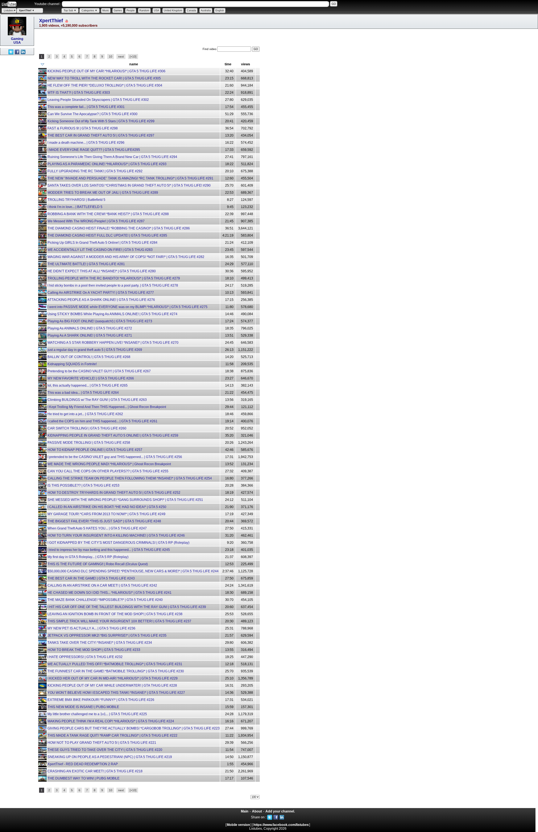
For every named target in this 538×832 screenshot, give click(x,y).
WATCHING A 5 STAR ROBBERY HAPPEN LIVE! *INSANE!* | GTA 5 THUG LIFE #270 (112, 342)
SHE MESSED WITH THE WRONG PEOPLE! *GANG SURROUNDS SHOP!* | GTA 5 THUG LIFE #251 (125, 500)
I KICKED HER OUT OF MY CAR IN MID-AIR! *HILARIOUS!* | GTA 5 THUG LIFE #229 (112, 678)
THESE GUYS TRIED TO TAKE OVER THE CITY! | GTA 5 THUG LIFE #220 (104, 750)
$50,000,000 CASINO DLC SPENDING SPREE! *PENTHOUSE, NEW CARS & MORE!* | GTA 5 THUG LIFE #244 (133, 571)
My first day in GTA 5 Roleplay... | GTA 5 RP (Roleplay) (87, 557)
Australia (206, 10)
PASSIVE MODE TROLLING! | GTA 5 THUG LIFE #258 (88, 442)
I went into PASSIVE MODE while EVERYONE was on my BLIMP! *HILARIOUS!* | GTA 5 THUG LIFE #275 (127, 307)
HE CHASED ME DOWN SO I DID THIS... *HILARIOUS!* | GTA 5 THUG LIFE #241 (109, 592)
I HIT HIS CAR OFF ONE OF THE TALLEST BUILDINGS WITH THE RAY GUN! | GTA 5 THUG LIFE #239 (126, 607)
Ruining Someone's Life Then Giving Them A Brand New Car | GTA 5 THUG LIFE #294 (112, 157)
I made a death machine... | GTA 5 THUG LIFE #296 (85, 142)
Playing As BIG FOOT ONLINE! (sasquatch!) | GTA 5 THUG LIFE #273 (99, 321)
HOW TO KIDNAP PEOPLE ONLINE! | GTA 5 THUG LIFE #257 (94, 450)
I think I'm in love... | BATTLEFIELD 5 (74, 207)
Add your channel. (280, 811)
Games (118, 10)
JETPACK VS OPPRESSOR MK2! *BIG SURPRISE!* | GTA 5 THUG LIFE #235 (106, 635)
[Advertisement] (17, 118)
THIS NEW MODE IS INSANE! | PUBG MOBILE (83, 707)
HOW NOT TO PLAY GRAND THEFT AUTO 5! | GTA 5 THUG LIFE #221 (101, 742)
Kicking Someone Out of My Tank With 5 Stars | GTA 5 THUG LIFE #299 (100, 121)
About (257, 811)
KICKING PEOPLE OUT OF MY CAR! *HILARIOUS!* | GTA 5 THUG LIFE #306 (106, 71)
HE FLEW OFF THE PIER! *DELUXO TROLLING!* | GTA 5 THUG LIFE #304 (104, 85)
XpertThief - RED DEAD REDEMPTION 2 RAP (82, 764)
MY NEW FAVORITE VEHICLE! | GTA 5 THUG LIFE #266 (90, 378)
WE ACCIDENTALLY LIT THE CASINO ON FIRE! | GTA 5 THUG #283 (100, 249)
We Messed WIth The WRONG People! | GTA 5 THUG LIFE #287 (96, 221)
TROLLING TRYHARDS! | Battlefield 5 (76, 199)
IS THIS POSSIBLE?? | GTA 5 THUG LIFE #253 (83, 485)
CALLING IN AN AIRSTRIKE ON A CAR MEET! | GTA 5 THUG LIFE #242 (102, 585)
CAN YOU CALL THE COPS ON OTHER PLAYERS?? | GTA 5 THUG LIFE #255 (107, 471)
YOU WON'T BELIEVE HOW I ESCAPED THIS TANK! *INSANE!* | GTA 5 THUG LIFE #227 (116, 692)
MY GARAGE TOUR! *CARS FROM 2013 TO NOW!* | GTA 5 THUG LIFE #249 (106, 514)
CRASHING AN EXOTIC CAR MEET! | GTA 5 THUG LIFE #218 (94, 771)
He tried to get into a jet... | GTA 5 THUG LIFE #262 (85, 414)
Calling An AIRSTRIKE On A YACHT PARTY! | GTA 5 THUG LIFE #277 (100, 292)
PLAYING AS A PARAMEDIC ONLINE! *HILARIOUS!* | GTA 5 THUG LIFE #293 (106, 164)
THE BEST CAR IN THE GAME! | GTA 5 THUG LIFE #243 (91, 578)
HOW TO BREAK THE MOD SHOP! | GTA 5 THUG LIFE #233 (93, 650)
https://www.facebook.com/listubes (281, 825)
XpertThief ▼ (26, 10)
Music (105, 10)
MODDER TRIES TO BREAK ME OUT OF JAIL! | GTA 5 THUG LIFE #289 (102, 192)
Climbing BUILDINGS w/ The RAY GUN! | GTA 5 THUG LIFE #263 (97, 400)
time (228, 64)
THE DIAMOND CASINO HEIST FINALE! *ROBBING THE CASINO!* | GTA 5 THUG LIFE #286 (118, 228)
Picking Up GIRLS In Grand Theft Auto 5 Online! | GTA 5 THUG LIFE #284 (102, 242)
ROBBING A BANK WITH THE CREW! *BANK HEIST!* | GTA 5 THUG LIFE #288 (108, 214)
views (245, 64)
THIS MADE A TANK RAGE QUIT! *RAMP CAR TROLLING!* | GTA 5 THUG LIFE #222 (112, 735)
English (219, 10)
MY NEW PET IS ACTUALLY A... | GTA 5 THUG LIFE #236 (91, 628)
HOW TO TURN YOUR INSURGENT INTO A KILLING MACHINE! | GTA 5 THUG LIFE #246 (116, 535)
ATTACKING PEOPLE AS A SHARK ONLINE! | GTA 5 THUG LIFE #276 (101, 299)
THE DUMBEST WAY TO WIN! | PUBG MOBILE (83, 778)
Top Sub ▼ (70, 10)
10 (110, 56)
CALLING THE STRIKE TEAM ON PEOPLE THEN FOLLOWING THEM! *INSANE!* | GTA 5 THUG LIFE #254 (129, 478)
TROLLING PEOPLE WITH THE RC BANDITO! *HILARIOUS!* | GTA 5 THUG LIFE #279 (113, 278)
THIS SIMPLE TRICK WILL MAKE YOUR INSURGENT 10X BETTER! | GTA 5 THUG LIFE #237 (119, 621)
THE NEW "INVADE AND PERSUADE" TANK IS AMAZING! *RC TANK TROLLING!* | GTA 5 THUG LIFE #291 (130, 178)
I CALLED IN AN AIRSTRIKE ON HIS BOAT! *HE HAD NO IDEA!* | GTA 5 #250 (106, 507)
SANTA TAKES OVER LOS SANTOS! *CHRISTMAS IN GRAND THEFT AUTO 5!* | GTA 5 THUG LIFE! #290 (129, 185)
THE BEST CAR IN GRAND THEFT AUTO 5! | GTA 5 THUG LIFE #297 (100, 135)
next (121, 56)
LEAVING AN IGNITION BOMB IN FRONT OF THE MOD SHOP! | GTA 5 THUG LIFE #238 (114, 614)
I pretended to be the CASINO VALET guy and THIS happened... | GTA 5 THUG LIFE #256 (114, 457)
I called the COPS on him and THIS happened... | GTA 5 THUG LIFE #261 (102, 421)
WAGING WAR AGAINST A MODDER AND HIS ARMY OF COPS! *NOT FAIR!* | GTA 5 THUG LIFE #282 (125, 257)
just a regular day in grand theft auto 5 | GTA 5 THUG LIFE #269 (94, 349)
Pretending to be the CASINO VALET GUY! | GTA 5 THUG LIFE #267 (99, 371)
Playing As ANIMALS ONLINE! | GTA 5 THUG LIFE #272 (89, 328)
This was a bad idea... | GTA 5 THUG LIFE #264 (83, 392)
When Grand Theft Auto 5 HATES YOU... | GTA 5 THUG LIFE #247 (97, 528)
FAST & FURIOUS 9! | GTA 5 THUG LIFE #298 (82, 128)
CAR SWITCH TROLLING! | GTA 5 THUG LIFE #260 (86, 428)
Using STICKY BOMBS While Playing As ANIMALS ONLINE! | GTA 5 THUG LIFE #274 (112, 314)
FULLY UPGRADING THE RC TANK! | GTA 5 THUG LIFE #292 (94, 171)
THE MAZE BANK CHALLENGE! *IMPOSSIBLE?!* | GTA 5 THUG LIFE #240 (105, 600)
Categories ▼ (89, 10)
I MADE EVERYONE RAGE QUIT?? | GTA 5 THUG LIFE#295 (93, 149)
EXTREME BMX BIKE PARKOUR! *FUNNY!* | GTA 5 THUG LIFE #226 (100, 700)
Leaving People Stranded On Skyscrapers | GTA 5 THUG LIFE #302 (98, 99)
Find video (210, 49)
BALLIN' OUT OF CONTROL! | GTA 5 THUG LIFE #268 (88, 357)
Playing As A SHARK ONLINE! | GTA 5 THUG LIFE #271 (89, 335)
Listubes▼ (10, 10)
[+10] (133, 56)
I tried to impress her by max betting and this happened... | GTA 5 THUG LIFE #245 (108, 550)
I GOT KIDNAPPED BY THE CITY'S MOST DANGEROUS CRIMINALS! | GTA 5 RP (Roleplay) (118, 542)
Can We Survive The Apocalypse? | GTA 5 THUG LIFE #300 (92, 114)
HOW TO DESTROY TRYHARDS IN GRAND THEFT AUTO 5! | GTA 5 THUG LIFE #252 (113, 492)
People (131, 10)
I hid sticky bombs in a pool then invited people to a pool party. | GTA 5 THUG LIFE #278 (112, 285)
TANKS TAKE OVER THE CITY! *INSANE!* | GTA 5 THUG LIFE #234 (99, 642)
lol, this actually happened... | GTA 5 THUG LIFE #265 (87, 385)
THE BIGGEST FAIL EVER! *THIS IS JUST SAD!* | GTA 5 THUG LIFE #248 (104, 521)
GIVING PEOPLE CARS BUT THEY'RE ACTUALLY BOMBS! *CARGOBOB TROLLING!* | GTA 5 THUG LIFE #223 (133, 728)
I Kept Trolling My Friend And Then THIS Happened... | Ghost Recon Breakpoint (106, 407)
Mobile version (238, 825)
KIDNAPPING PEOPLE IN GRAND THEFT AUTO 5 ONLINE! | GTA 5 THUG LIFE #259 (112, 435)
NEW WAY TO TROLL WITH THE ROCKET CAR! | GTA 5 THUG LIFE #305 (104, 78)
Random (144, 10)
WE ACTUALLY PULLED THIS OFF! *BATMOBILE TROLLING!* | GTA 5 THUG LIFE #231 (114, 664)
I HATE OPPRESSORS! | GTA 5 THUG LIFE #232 (85, 657)
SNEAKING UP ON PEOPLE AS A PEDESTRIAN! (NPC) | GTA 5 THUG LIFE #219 (109, 757)
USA (156, 10)
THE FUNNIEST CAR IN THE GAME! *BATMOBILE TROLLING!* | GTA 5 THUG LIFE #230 (115, 671)
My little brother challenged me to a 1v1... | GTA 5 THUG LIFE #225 (97, 714)
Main (244, 811)
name (133, 64)
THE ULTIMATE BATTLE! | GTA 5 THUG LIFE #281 (86, 264)
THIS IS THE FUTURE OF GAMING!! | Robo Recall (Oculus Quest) (97, 564)
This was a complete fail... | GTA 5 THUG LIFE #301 (86, 107)
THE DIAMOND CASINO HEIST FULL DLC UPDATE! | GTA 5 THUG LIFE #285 (107, 235)
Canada (191, 10)
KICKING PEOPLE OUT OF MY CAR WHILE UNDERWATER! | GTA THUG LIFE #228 (112, 685)
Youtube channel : (47, 4)
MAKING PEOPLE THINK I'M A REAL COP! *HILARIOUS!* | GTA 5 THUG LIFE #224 (110, 721)
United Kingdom (173, 10)
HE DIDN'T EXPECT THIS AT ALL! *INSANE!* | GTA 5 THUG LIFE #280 (101, 271)
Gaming (17, 39)
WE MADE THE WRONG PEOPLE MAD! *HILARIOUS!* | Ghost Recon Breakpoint (109, 464)
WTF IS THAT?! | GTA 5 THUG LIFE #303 (78, 92)
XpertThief (51, 20)
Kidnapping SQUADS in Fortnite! (72, 364)
